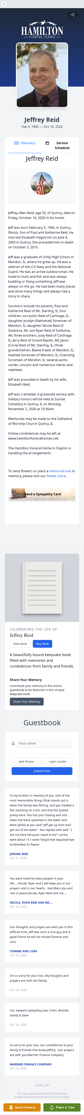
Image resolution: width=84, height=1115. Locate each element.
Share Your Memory (26, 701)
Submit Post (42, 771)
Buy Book (42, 644)
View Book (20, 644)
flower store (56, 476)
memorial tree (60, 471)
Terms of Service (53, 1097)
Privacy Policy (30, 1097)
